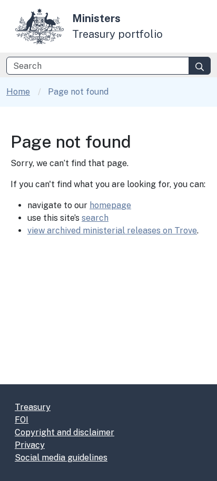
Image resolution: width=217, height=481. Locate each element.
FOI (21, 420)
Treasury (33, 407)
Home (18, 92)
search (95, 218)
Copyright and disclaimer (64, 432)
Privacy (30, 445)
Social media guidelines (61, 458)
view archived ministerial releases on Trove (112, 231)
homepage (110, 205)
